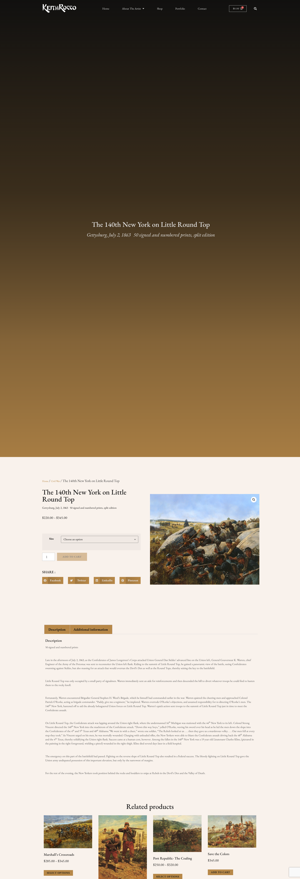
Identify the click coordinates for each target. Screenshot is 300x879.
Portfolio (180, 8)
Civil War (55, 481)
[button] (255, 8)
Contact (202, 8)
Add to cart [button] (220, 872)
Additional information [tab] (90, 629)
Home (105, 8)
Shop (159, 8)
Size (51, 538)
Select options (58, 872)
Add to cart (72, 556)
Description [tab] (57, 629)
